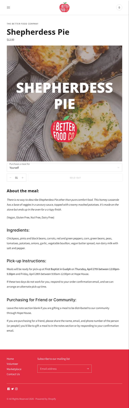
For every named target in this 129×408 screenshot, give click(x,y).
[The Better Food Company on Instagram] (16, 389)
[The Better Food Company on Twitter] (12, 389)
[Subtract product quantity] (22, 178)
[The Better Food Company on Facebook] (8, 389)
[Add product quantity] (10, 178)
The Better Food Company (22, 23)
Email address (48, 365)
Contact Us (13, 374)
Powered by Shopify (45, 398)
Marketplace (14, 369)
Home (10, 359)
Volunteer (12, 364)
